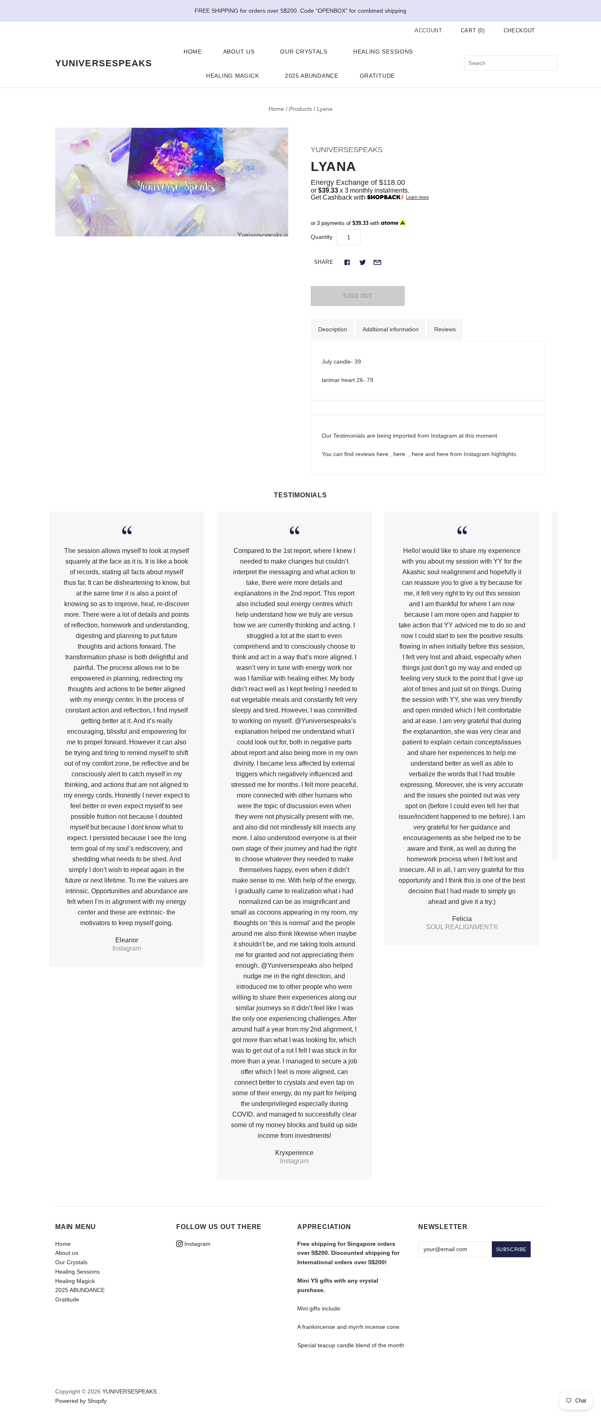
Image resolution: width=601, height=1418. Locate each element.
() (473, 30)
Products (300, 109)
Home (193, 51)
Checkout (519, 30)
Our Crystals (303, 51)
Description (332, 329)
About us (239, 51)
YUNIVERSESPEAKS (347, 150)
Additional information (391, 329)
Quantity (321, 237)
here (382, 454)
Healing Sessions (383, 51)
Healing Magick (232, 75)
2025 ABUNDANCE (312, 75)
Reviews (445, 329)
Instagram (197, 1243)
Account (428, 30)
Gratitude (377, 75)
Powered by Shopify (81, 1401)
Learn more (417, 197)
